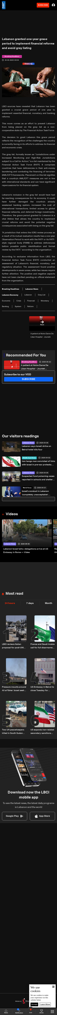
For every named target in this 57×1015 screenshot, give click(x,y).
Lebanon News (28, 443)
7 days (30, 603)
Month (48, 603)
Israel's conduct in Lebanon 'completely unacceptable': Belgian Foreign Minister (35, 493)
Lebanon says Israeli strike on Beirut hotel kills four (36, 448)
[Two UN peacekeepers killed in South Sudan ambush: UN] (14, 718)
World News (27, 488)
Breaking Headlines (29, 362)
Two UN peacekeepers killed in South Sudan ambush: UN (13, 732)
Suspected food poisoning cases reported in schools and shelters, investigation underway (38, 478)
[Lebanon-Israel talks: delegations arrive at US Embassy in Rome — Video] (27, 536)
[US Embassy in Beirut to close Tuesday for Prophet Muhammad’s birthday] (42, 675)
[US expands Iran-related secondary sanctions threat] (42, 718)
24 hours (10, 603)
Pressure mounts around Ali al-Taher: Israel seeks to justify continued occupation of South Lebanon (14, 689)
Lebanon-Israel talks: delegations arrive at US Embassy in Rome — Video (25, 551)
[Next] (53, 536)
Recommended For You (26, 355)
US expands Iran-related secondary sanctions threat (42, 732)
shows (41, 1012)
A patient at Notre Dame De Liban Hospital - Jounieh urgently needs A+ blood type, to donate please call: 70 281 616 (36, 367)
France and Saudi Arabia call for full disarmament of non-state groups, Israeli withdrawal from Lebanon (42, 646)
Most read (14, 593)
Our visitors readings (20, 436)
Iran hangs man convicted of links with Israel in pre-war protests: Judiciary (38, 463)
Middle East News (29, 458)
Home (6, 1012)
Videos (12, 514)
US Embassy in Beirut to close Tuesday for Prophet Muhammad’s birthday (42, 689)
